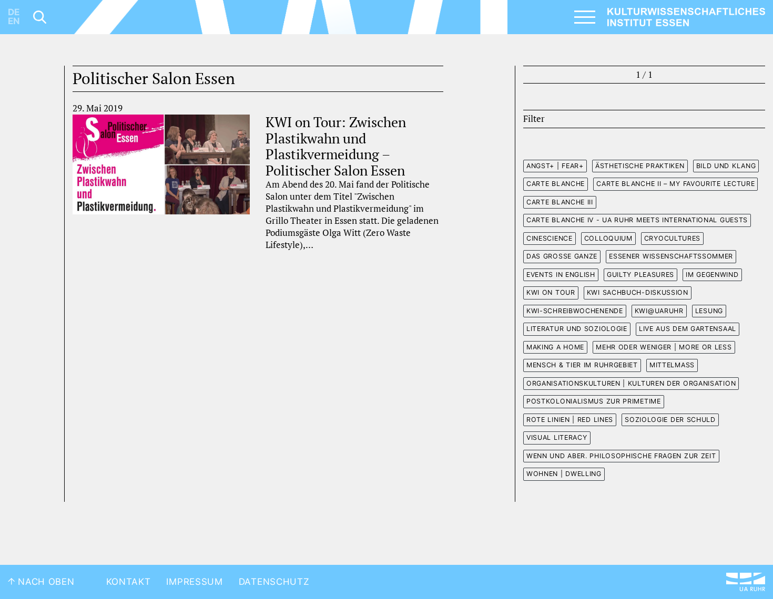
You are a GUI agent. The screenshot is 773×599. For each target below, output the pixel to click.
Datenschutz (274, 581)
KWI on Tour (550, 292)
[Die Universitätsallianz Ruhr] (745, 582)
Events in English (560, 274)
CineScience (549, 238)
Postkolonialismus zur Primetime (593, 401)
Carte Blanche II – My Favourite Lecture (675, 184)
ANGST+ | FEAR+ (555, 166)
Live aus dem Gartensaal (687, 329)
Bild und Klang (726, 166)
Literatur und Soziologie (576, 329)
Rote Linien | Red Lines (569, 420)
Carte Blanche (555, 184)
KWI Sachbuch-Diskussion (637, 292)
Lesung (709, 311)
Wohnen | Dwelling (564, 474)
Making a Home (555, 347)
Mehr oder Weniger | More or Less (663, 347)
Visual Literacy (556, 437)
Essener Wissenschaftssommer (671, 256)
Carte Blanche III (559, 202)
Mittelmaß (672, 365)
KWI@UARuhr (659, 311)
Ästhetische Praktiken (640, 166)
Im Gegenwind (712, 274)
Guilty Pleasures (640, 274)
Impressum (194, 581)
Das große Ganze (561, 256)
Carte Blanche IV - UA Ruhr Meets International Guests (637, 220)
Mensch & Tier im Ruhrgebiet (582, 365)
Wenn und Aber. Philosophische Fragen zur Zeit (621, 456)
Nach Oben (45, 581)
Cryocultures (672, 238)
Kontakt (128, 581)
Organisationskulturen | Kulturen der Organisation (631, 383)
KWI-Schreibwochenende (574, 311)
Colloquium (608, 238)
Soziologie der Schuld (670, 420)
